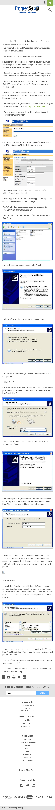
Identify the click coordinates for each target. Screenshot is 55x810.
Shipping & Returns (27, 726)
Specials (27, 739)
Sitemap (20, 808)
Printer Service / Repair (27, 742)
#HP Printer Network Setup (39, 669)
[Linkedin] (24, 677)
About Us (27, 758)
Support (27, 745)
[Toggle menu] (4, 10)
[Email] (8, 677)
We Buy (27, 748)
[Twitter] (19, 677)
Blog (27, 751)
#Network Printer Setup (12, 671)
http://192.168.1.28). (36, 106)
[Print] (14, 677)
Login (24, 723)
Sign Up (30, 723)
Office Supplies (27, 761)
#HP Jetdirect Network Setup (14, 669)
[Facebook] (3, 677)
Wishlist (28, 720)
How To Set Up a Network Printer (25, 41)
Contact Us (27, 755)
